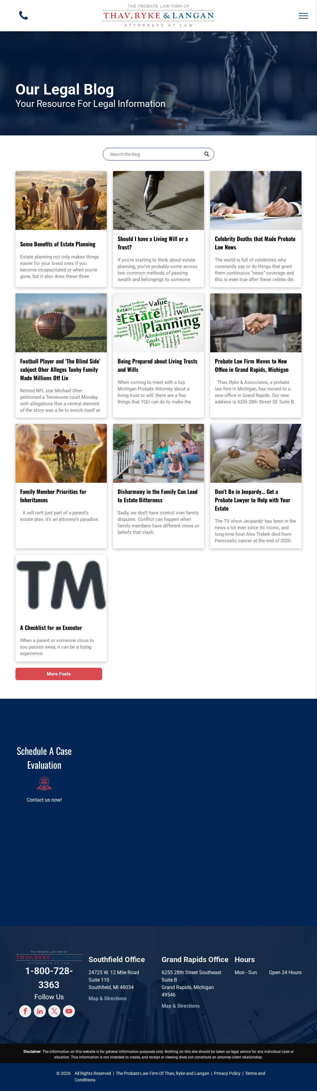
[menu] (303, 16)
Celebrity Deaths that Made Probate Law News (255, 243)
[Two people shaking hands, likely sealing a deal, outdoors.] (256, 322)
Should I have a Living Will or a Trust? (153, 243)
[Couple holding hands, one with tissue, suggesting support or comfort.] (256, 453)
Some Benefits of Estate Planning (57, 244)
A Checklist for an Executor (51, 627)
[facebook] (25, 1012)
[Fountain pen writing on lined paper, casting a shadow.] (158, 200)
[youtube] (69, 1012)
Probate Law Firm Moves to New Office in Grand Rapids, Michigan (252, 365)
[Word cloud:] (158, 322)
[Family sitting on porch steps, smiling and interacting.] (158, 453)
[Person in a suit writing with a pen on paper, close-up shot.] (256, 200)
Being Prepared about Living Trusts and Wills (158, 365)
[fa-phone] (23, 21)
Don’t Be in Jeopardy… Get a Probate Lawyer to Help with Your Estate (252, 499)
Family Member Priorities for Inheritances (53, 495)
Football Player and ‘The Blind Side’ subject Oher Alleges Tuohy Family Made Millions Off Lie (60, 369)
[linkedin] (40, 1012)
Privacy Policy (227, 1073)
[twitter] (54, 1012)
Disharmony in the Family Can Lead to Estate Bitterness (158, 495)
